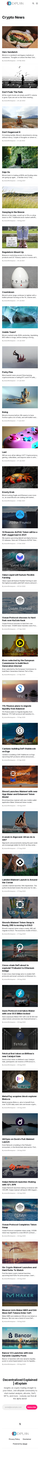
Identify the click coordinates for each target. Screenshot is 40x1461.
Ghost (25, 1444)
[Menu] (37, 3)
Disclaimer (27, 1439)
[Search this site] (33, 3)
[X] (20, 1424)
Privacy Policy (14, 1439)
